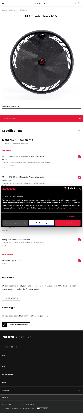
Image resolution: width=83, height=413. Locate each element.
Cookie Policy (71, 208)
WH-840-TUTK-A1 (21, 10)
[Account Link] (78, 3)
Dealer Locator (11, 298)
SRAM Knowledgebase (19, 325)
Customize (40, 223)
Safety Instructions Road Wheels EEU (23, 242)
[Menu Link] (3, 3)
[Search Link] (75, 3)
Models (11, 10)
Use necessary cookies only (15, 223)
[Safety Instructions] (79, 241)
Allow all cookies (67, 223)
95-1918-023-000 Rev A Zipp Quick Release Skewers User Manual (26, 162)
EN (5, 397)
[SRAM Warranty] (79, 262)
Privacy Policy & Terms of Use (11, 408)
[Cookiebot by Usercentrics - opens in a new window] (65, 189)
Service (41, 3)
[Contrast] (38, 408)
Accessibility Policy (29, 408)
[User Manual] (79, 158)
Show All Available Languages (16, 143)
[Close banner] (80, 189)
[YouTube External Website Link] (3, 355)
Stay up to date (11, 347)
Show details (71, 216)
